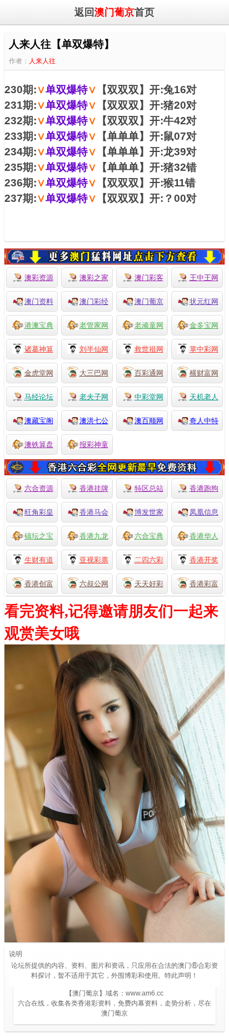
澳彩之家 (93, 277)
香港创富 (38, 584)
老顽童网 (149, 325)
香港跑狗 (204, 488)
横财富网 (204, 373)
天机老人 (204, 397)
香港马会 (93, 512)
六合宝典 (149, 536)
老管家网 (93, 325)
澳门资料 (38, 301)
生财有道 (38, 560)
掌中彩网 (204, 349)
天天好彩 (149, 584)
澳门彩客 (149, 277)
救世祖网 (149, 349)
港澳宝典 (38, 325)
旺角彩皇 (38, 512)
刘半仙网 (93, 349)
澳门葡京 (149, 301)
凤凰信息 (204, 512)
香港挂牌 (93, 488)
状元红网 (204, 301)
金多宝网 (204, 325)
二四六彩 (149, 560)
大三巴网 (93, 373)
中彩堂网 (149, 397)
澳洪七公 (93, 421)
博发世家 (149, 512)
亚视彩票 (93, 560)
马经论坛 (38, 397)
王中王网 (204, 277)
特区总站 (149, 488)
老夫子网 (93, 397)
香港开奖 (204, 560)
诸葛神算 (38, 349)
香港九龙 (93, 536)
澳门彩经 (93, 301)
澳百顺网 (149, 421)
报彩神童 (93, 444)
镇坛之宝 (38, 536)
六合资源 (38, 488)
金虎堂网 (38, 373)
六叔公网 (93, 584)
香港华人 (204, 536)
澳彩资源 (38, 277)
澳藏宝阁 (38, 421)
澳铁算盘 (38, 444)
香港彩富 (204, 584)
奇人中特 (204, 421)
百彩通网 (149, 373)
